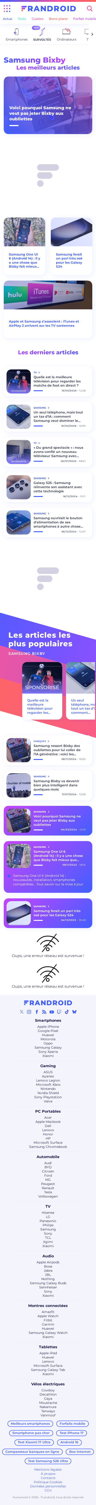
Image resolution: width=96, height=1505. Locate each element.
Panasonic (48, 1221)
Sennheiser (48, 1287)
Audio (48, 1256)
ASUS (48, 1072)
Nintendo (48, 1089)
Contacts (48, 1478)
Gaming (48, 1066)
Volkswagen (48, 1196)
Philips (48, 1225)
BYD (48, 1167)
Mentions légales (48, 1469)
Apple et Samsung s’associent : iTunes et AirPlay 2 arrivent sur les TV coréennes (44, 324)
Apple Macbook (48, 1122)
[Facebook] (37, 1012)
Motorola (48, 1039)
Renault (48, 1188)
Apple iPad (48, 1353)
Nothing (48, 1279)
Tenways (48, 1411)
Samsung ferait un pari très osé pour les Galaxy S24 (69, 261)
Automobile (48, 1157)
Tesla (48, 1192)
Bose (48, 1266)
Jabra (48, 1270)
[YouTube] (52, 1012)
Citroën (48, 1171)
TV (48, 1206)
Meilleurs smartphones (30, 1424)
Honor (48, 1134)
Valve (48, 1101)
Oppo (48, 1043)
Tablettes (48, 1347)
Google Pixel (48, 1031)
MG (48, 1180)
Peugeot (48, 1184)
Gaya (48, 1398)
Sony (48, 1233)
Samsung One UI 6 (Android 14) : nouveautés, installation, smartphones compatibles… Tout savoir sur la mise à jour (48, 880)
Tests (22, 19)
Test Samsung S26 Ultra (48, 1461)
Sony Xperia (48, 1052)
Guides (37, 19)
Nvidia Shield (48, 1093)
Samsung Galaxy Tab (48, 1370)
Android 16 (69, 1442)
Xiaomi (48, 1056)
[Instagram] (29, 1012)
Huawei (48, 1035)
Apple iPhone (48, 1027)
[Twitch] (59, 1012)
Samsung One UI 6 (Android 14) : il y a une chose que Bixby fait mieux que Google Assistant (24, 261)
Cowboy (48, 1390)
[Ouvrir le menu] (7, 8)
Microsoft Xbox (48, 1084)
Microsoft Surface (48, 1142)
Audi (48, 1163)
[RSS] (44, 1012)
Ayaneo (48, 1076)
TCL (48, 1238)
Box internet (80, 1452)
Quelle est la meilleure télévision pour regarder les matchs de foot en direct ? (57, 381)
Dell (48, 1126)
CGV (48, 1490)
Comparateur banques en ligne (32, 1452)
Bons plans (58, 19)
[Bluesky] (74, 1012)
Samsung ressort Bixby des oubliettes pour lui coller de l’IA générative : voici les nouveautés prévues (57, 750)
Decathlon (48, 1394)
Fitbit (48, 1320)
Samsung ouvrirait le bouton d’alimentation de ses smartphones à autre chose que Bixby (58, 522)
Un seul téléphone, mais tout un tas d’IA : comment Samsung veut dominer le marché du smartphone (58, 416)
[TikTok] (67, 1012)
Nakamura (48, 1407)
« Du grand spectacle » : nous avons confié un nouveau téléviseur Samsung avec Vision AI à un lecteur (58, 451)
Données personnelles (48, 1486)
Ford (48, 1175)
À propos (48, 1474)
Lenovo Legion (48, 1080)
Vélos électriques (48, 1384)
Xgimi (48, 1242)
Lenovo (48, 1130)
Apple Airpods (48, 1262)
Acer (48, 1117)
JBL (48, 1275)
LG (48, 1217)
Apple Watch (48, 1316)
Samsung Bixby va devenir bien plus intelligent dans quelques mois (56, 785)
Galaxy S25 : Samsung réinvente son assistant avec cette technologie (58, 487)
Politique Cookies (48, 1482)
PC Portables (48, 1111)
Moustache (48, 1403)
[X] (21, 1012)
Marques (40, 741)
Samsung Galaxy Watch (48, 1333)
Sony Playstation (48, 1097)
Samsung (48, 1229)
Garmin (48, 1324)
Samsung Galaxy (48, 1047)
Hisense (48, 1212)
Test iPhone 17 (72, 1433)
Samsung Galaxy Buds (48, 1283)
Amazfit (48, 1312)
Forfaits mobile (72, 1424)
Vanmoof (48, 1415)
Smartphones (48, 1020)
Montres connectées (48, 1305)
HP (48, 1138)
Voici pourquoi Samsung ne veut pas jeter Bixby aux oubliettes (40, 113)
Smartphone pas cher (31, 1433)
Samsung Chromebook (48, 1147)
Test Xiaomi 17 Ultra (34, 1442)
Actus (7, 19)
